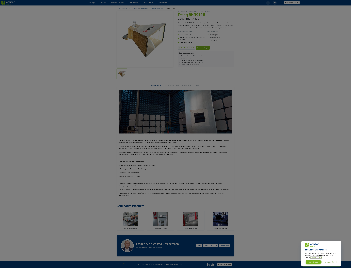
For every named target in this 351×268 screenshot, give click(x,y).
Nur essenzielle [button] (329, 262)
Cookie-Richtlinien (316, 257)
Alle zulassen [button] (313, 262)
